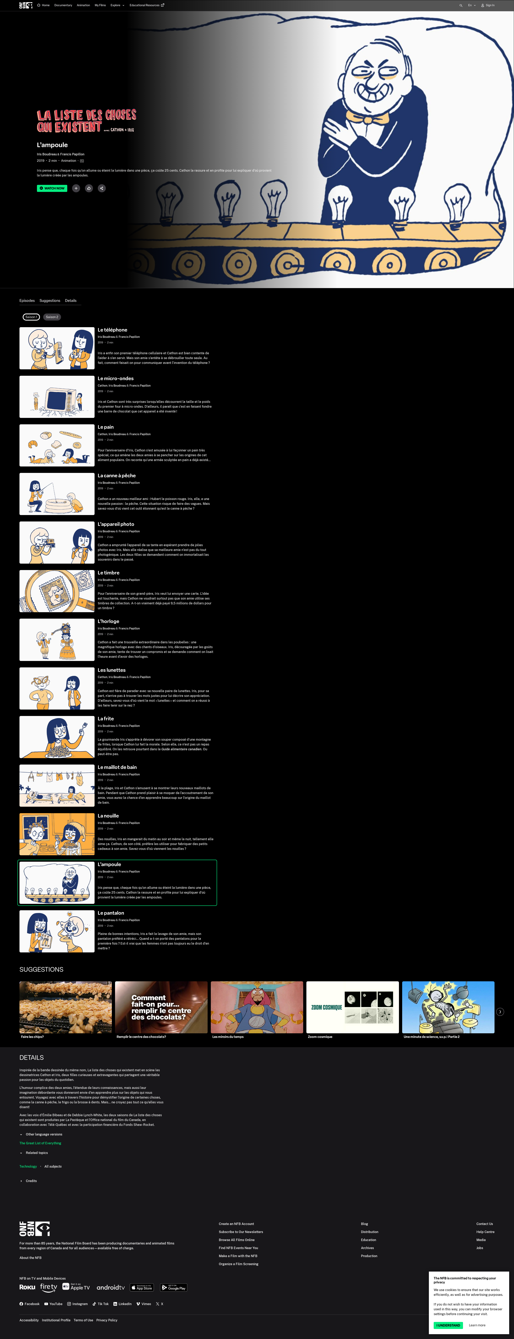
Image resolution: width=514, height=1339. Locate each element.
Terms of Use (83, 1320)
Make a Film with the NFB (238, 1256)
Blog (364, 1224)
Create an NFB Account (236, 1224)
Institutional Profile (56, 1320)
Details (70, 300)
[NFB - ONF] (25, 5)
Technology (28, 1166)
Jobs (479, 1248)
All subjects (53, 1166)
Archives (367, 1248)
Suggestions (50, 300)
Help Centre (485, 1232)
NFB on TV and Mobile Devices (42, 1278)
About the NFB (30, 1258)
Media (481, 1240)
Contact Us (484, 1224)
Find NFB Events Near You (238, 1248)
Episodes (27, 300)
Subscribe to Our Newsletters (241, 1232)
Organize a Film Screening (238, 1264)
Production (369, 1256)
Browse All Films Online (237, 1240)
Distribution (369, 1232)
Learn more (477, 1325)
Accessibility (29, 1320)
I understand (448, 1325)
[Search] (461, 5)
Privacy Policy (106, 1320)
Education (368, 1240)
